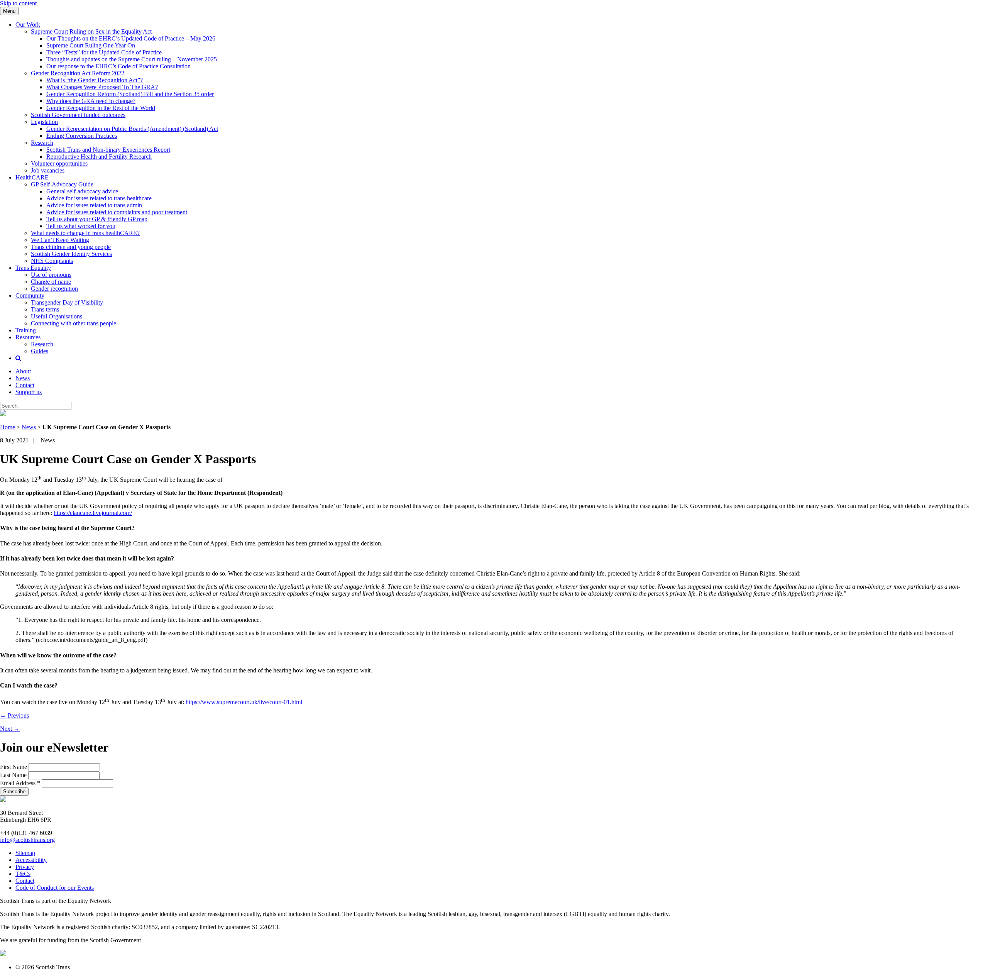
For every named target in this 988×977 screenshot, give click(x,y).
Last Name (14, 775)
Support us (28, 392)
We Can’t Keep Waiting (60, 240)
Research (42, 142)
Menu (9, 11)
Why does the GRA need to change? (90, 101)
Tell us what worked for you (80, 226)
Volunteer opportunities (59, 163)
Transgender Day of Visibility (67, 302)
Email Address (20, 783)
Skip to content (18, 3)
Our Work (27, 24)
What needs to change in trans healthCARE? (85, 233)
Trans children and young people (71, 247)
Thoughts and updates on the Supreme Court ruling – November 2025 (131, 59)
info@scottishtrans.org (27, 839)
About (23, 371)
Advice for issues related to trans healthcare (99, 198)
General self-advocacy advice (82, 191)
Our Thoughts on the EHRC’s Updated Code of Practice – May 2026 (130, 38)
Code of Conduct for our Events (54, 887)
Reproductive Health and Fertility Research (99, 156)
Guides (39, 351)
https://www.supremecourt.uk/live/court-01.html (244, 702)
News (22, 378)
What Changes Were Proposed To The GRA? (102, 87)
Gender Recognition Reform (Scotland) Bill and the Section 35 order (130, 94)
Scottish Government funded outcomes (78, 115)
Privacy (24, 867)
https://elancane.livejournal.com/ (93, 513)
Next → (10, 728)
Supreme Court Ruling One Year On (90, 45)
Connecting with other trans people (73, 323)
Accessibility (31, 860)
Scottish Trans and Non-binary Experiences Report (108, 149)
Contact (24, 385)
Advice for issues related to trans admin (94, 205)
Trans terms (45, 309)
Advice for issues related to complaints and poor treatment (116, 212)
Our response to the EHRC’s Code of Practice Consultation (118, 66)
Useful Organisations (56, 316)
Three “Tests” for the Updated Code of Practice (104, 52)
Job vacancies (47, 170)
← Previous (14, 715)
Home (7, 427)
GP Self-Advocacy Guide (62, 184)
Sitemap (25, 853)
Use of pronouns (51, 274)
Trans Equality (33, 267)
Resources (28, 337)
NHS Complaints (52, 260)
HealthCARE (32, 177)
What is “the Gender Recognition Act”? (94, 80)
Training (25, 330)
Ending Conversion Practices (81, 135)
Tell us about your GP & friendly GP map (96, 219)
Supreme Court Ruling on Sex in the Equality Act (91, 31)
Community (29, 295)
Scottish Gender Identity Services (71, 254)
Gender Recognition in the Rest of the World (100, 108)
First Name (14, 767)
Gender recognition (54, 288)
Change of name (51, 281)
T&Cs (22, 873)
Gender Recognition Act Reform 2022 (77, 73)
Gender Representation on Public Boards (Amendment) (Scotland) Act (132, 128)
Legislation (44, 122)
